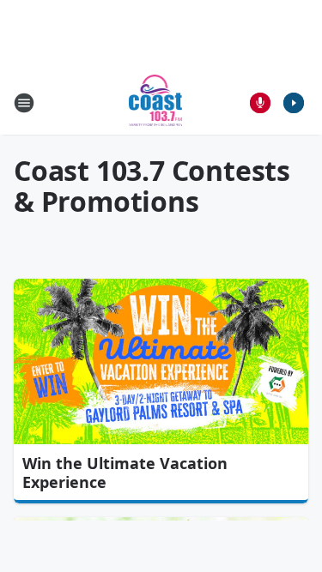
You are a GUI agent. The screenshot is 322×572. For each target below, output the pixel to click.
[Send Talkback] (260, 103)
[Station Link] (156, 102)
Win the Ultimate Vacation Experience (125, 472)
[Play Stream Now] (293, 103)
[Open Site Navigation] (24, 103)
